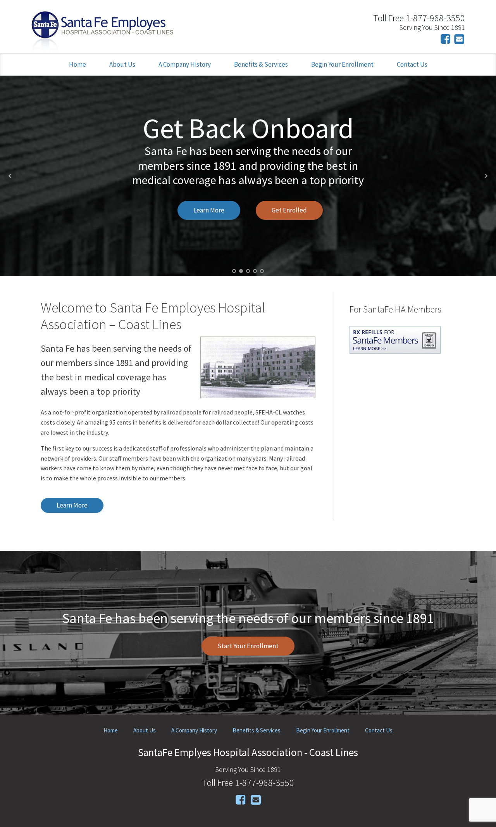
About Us (122, 64)
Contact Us (412, 64)
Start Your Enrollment (248, 646)
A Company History (184, 64)
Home (77, 64)
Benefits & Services (261, 64)
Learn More (208, 210)
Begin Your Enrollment (342, 64)
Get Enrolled (289, 210)
